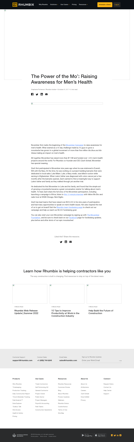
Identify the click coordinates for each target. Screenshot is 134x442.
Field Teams (39, 407)
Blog (59, 390)
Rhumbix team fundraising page (69, 207)
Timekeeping (17, 387)
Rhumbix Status (63, 403)
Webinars (61, 400)
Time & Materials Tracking (21, 397)
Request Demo (108, 384)
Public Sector (39, 397)
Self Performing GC (41, 387)
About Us (84, 384)
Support (106, 394)
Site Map (61, 413)
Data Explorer (17, 403)
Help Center (107, 390)
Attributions (85, 387)
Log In (117, 4)
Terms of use (43, 436)
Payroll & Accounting (42, 403)
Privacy (83, 400)
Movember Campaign (74, 145)
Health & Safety (18, 413)
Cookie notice (52, 436)
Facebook (73, 218)
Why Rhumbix (43, 4)
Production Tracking (19, 390)
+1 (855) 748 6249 (44, 361)
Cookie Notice (62, 407)
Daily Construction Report (21, 394)
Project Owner (40, 394)
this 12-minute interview (73, 195)
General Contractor (41, 390)
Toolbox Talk (17, 407)
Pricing (74, 4)
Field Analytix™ (18, 400)
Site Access (17, 410)
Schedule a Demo (105, 4)
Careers (83, 390)
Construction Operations (43, 410)
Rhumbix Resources (64, 384)
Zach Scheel (85, 394)
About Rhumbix (63, 394)
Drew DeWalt (85, 397)
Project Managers (41, 400)
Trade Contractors (41, 384)
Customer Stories (64, 387)
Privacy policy (34, 436)
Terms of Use (62, 410)
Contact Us (107, 387)
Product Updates (64, 397)
